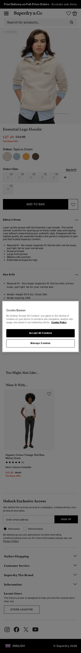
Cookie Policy (58, 322)
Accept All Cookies (40, 333)
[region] (40, 326)
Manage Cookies (40, 343)
